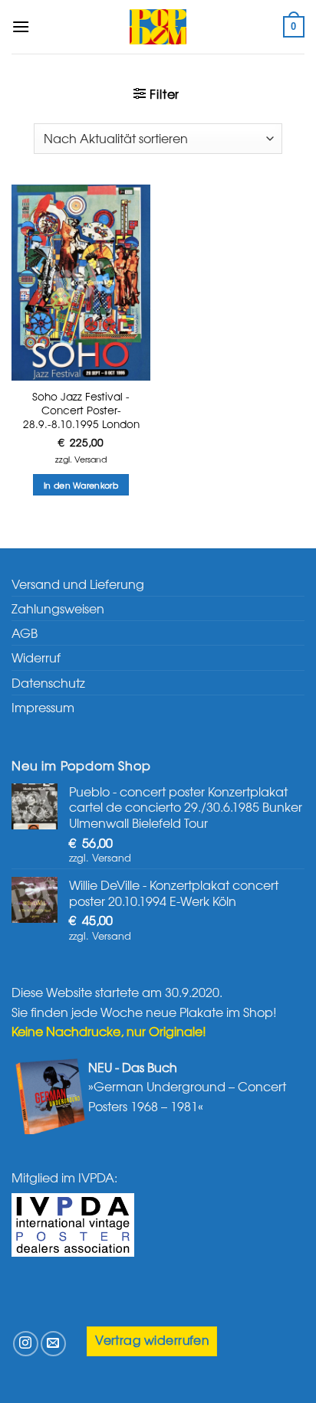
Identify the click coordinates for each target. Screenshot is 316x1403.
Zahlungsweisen (58, 608)
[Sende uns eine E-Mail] (53, 1343)
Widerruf (36, 657)
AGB (25, 632)
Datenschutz (48, 682)
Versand (90, 458)
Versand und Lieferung (78, 583)
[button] (21, 26)
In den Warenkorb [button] (81, 485)
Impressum (43, 707)
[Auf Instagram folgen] (25, 1343)
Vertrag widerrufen (152, 1340)
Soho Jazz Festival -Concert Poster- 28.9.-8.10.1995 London (81, 410)
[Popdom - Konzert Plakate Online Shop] (158, 27)
